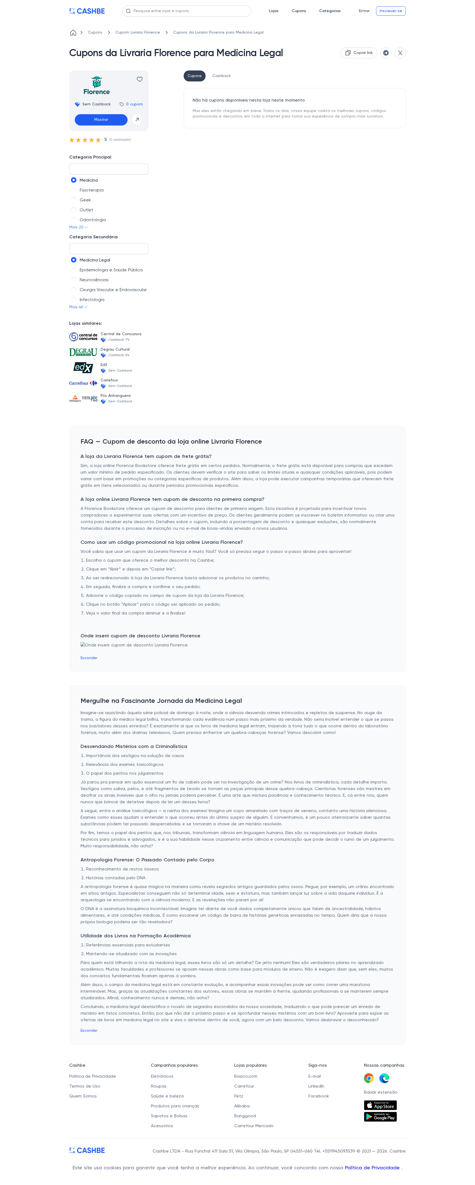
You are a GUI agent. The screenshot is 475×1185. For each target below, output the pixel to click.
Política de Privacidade (373, 1167)
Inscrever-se (391, 11)
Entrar (364, 11)
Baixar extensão (380, 1092)
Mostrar (101, 120)
